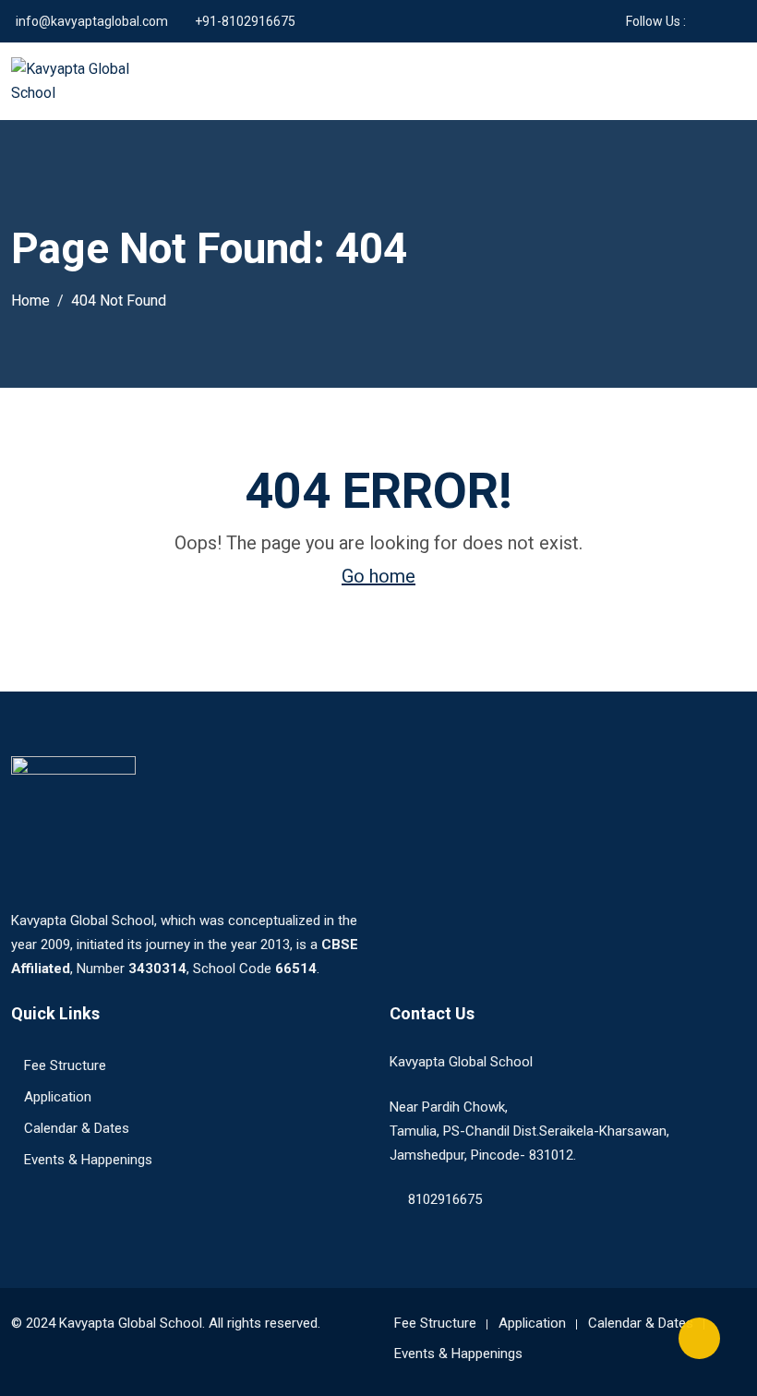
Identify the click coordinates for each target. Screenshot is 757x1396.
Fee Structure (65, 1065)
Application (57, 1097)
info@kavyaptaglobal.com (92, 21)
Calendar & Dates (76, 1128)
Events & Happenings (88, 1159)
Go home (378, 576)
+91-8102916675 (245, 21)
